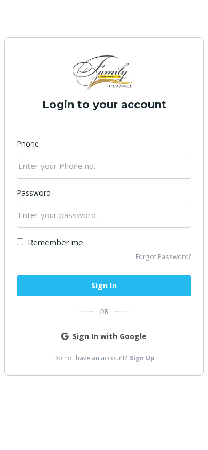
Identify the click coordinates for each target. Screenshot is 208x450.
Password (34, 193)
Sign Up (142, 358)
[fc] (104, 74)
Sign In (104, 285)
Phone (28, 144)
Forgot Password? (163, 256)
